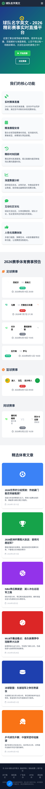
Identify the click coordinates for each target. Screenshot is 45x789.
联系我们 (13, 776)
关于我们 (4, 776)
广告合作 (22, 776)
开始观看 (24, 53)
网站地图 (40, 776)
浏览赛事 (22, 61)
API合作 (31, 776)
